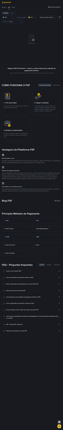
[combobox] (8, 17)
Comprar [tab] (6, 13)
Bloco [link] (13, 7)
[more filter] (59, 17)
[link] (16, 220)
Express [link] (4, 7)
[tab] (4, 7)
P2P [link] (9, 7)
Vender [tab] (12, 13)
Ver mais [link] (57, 201)
